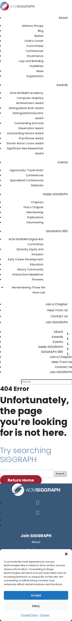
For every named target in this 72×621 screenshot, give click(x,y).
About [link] (63, 17)
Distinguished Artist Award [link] (26, 108)
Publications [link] (35, 217)
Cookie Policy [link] (29, 615)
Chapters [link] (37, 202)
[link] (17, 11)
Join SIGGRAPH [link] (56, 322)
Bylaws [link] (39, 36)
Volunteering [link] (34, 222)
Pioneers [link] (37, 279)
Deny (36, 606)
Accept (36, 595)
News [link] (39, 71)
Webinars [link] (37, 185)
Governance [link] (35, 56)
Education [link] (36, 264)
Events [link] (63, 162)
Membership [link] (35, 212)
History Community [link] (30, 269)
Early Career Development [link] (25, 259)
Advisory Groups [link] (32, 26)
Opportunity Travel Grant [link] (26, 170)
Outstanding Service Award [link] (25, 133)
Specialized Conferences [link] (26, 180)
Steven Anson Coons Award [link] (25, 143)
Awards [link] (62, 85)
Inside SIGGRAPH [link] (55, 194)
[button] (66, 554)
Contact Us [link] (59, 316)
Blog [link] (40, 31)
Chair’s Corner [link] (33, 41)
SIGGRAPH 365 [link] (57, 231)
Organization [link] (34, 76)
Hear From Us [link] (57, 310)
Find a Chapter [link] (33, 207)
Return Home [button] (21, 480)
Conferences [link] (34, 51)
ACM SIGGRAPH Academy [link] (26, 93)
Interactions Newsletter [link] (27, 274)
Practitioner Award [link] (31, 138)
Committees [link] (34, 46)
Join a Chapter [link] (56, 304)
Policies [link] (44, 615)
